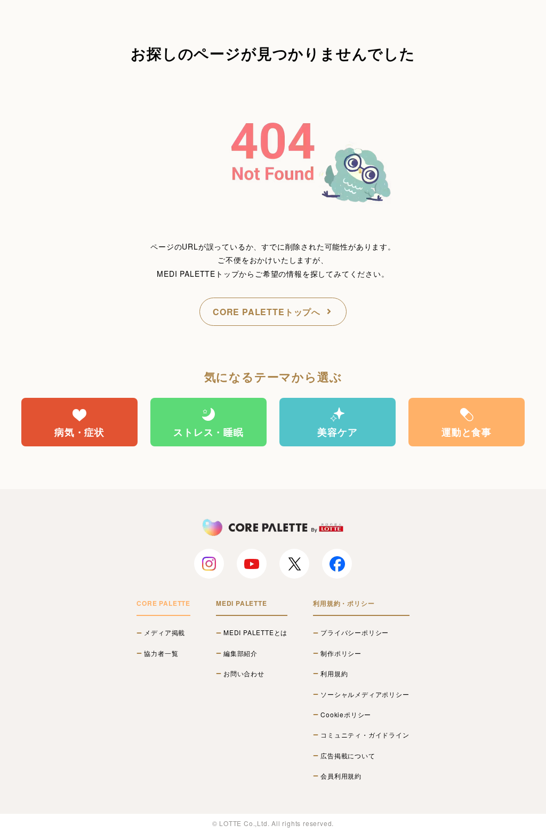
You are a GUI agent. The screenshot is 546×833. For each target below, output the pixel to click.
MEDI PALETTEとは (255, 632)
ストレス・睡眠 (208, 432)
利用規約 (334, 673)
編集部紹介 (240, 653)
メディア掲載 (164, 632)
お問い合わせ (243, 673)
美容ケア (337, 432)
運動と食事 (466, 432)
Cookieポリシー (345, 714)
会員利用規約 (341, 776)
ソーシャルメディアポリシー (364, 694)
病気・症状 (79, 432)
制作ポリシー (341, 653)
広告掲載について (347, 755)
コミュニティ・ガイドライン (364, 735)
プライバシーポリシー (354, 632)
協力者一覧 (161, 653)
